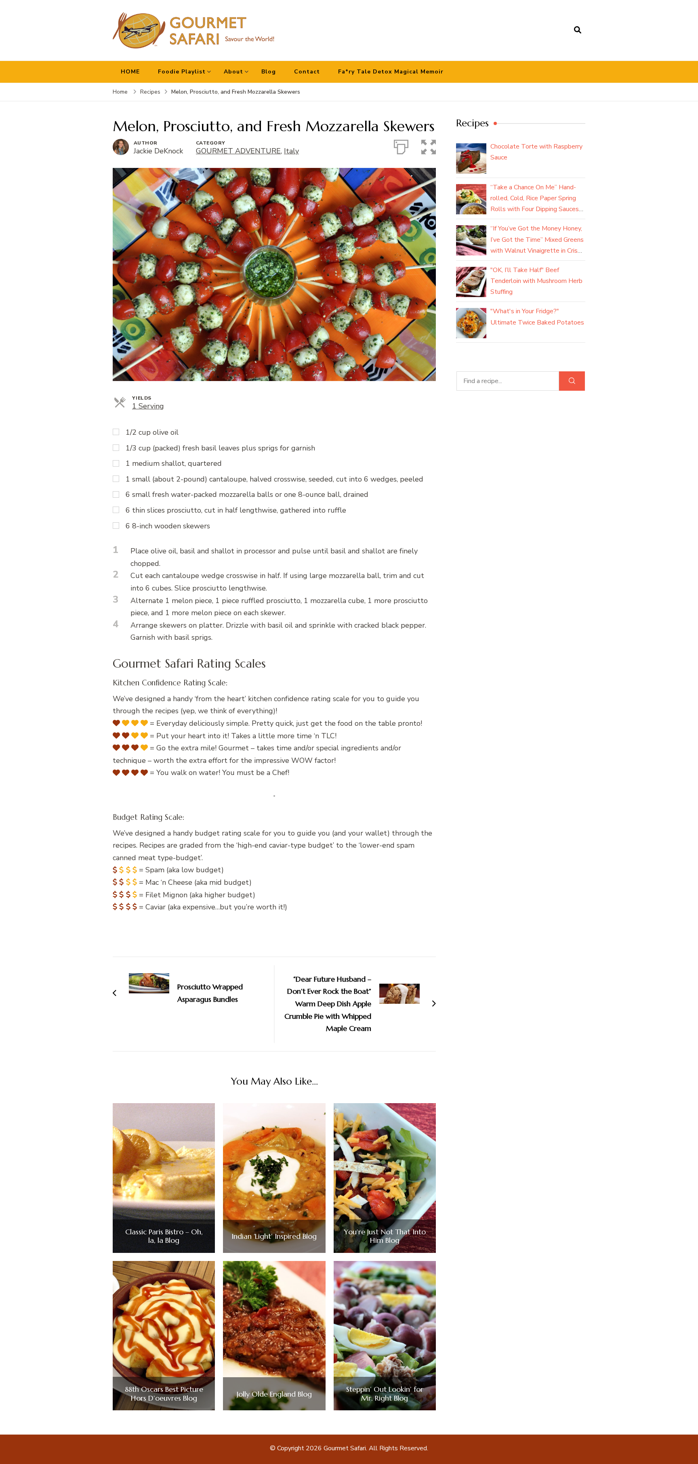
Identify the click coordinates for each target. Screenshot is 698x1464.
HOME (130, 71)
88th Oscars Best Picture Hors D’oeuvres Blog (164, 1393)
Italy (291, 151)
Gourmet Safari (345, 1448)
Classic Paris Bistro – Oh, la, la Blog (164, 1236)
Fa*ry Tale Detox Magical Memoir (391, 71)
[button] (428, 145)
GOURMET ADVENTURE (238, 151)
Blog (268, 71)
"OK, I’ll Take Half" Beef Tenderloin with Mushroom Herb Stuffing (536, 281)
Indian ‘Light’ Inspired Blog (274, 1236)
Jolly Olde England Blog (274, 1394)
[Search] (572, 381)
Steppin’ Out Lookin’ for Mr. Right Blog (384, 1393)
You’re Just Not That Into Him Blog (385, 1236)
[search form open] (577, 30)
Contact (307, 71)
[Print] (401, 145)
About (233, 71)
